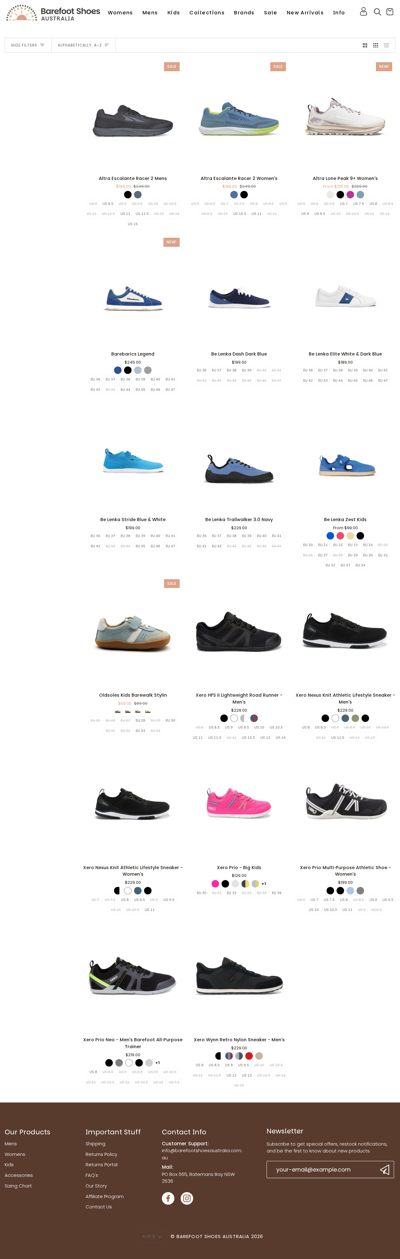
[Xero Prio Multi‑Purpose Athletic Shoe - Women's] (345, 803)
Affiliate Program (105, 1196)
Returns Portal (102, 1164)
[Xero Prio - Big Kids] (239, 803)
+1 (264, 883)
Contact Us (99, 1206)
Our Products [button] (27, 1132)
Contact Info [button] (184, 1132)
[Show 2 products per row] (365, 45)
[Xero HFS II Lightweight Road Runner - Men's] (239, 631)
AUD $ (149, 1236)
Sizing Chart (18, 1185)
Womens (15, 1154)
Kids (9, 1164)
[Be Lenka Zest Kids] (345, 455)
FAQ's (92, 1175)
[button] (120, 12)
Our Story (96, 1185)
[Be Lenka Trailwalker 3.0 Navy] (239, 455)
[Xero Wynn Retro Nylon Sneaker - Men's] (239, 976)
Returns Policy (101, 1154)
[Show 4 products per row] (388, 45)
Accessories (19, 1175)
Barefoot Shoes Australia (213, 1236)
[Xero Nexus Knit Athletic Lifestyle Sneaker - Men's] (345, 631)
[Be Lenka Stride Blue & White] (133, 455)
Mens (11, 1143)
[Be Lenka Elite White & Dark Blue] (345, 290)
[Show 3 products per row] (375, 45)
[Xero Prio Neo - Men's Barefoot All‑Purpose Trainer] (133, 976)
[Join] (383, 1169)
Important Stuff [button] (113, 1132)
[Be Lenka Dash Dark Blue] (239, 290)
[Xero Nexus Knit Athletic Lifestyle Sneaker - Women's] (133, 803)
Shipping (95, 1143)
